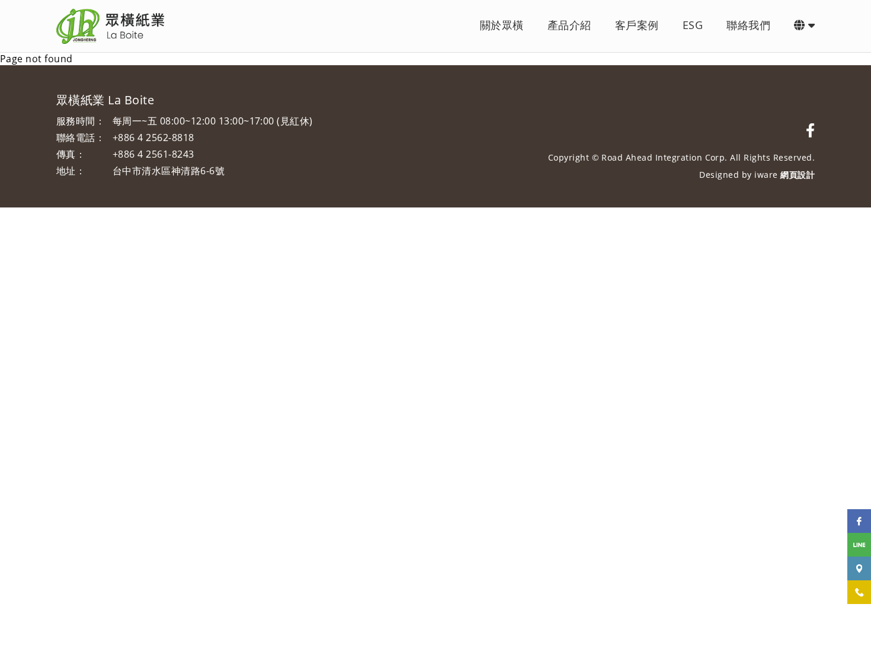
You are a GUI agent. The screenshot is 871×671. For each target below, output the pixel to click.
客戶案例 (637, 25)
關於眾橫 (502, 25)
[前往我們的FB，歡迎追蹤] (810, 130)
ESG (693, 25)
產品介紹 (569, 25)
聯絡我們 (748, 25)
